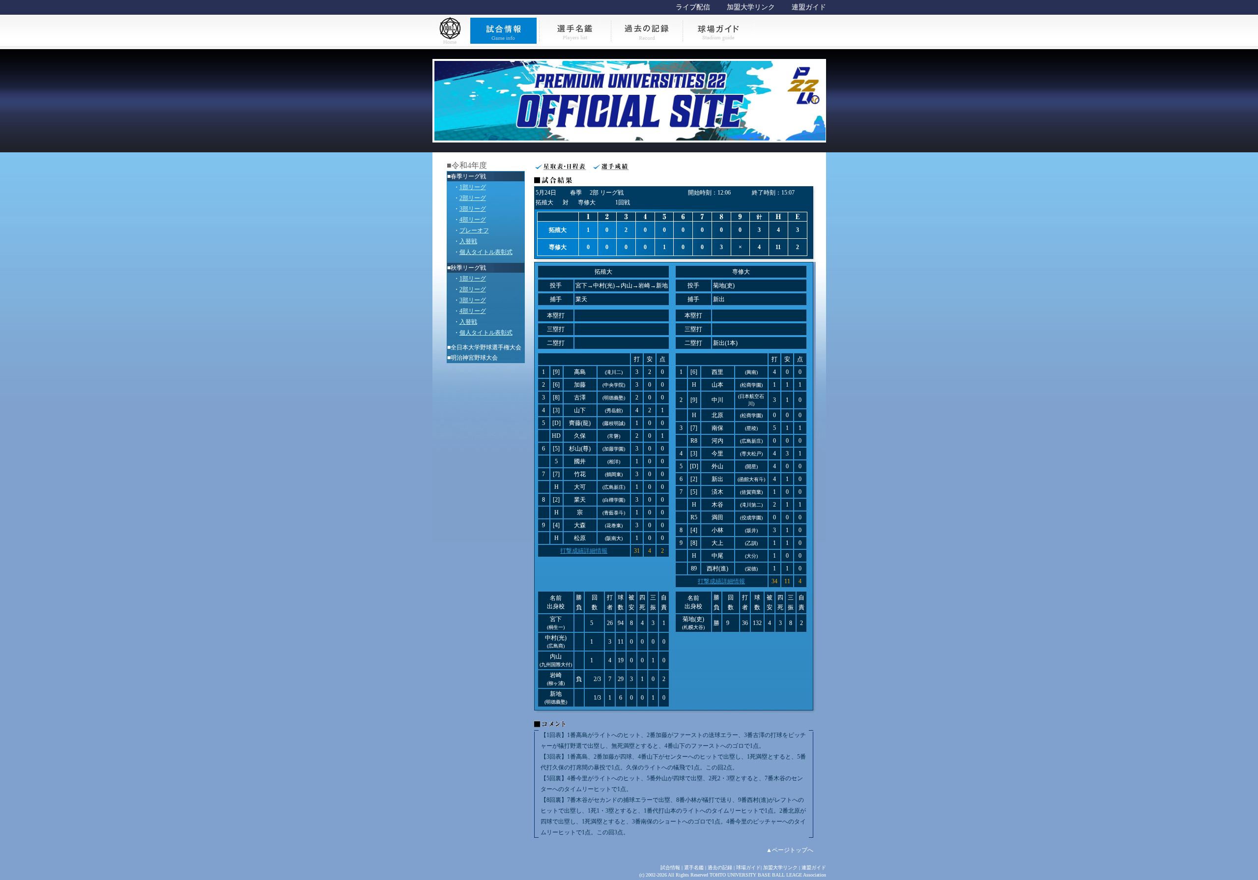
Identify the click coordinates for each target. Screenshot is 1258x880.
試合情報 (670, 867)
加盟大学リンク (751, 7)
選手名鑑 (694, 867)
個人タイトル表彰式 (486, 252)
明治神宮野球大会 (474, 357)
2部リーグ (472, 198)
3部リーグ (472, 208)
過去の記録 (720, 867)
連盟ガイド (809, 7)
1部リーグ (472, 187)
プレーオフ (474, 230)
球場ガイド (748, 867)
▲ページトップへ (789, 850)
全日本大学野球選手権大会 (486, 347)
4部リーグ (472, 219)
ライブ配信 (693, 7)
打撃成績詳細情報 (583, 550)
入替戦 (468, 241)
